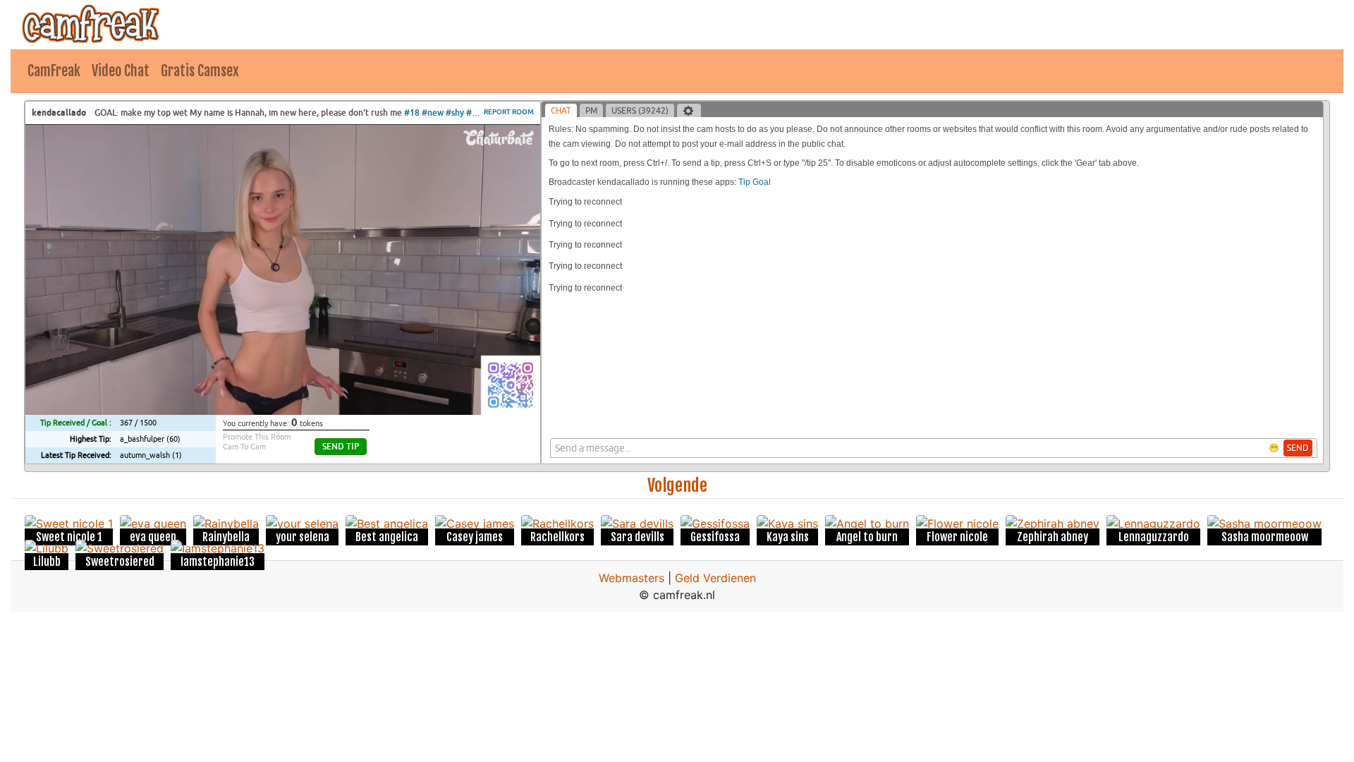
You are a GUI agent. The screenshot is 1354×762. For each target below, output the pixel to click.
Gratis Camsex (200, 71)
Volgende (677, 485)
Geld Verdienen (715, 578)
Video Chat (121, 71)
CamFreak (54, 71)
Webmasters (631, 578)
